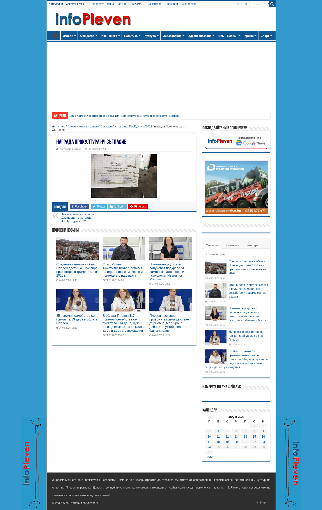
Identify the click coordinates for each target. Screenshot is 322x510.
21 (245, 442)
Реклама (136, 3)
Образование (172, 36)
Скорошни (212, 245)
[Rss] (238, 4)
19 (227, 442)
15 (254, 436)
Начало (54, 35)
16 (263, 436)
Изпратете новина (102, 3)
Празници (171, 3)
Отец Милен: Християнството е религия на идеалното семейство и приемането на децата (125, 115)
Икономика (109, 36)
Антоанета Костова (70, 149)
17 (209, 442)
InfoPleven (62, 503)
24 (209, 447)
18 (218, 442)
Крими (249, 36)
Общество (87, 36)
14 (245, 436)
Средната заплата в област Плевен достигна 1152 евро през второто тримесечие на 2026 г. (77, 269)
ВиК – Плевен (227, 36)
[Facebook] (242, 4)
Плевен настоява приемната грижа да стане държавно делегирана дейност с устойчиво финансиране (169, 323)
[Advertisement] (161, 75)
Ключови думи (215, 254)
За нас (122, 3)
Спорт (265, 36)
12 (227, 436)
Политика (131, 36)
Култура (150, 36)
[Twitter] (246, 4)
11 (218, 436)
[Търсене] (272, 4)
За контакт (154, 3)
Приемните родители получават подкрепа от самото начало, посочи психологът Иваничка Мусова (166, 271)
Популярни (232, 245)
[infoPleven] (92, 19)
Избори (68, 36)
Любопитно (189, 3)
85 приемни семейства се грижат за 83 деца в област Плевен (76, 319)
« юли (208, 456)
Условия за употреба (85, 503)
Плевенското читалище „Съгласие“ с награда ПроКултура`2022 (77, 216)
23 (263, 442)
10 (209, 436)
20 (236, 442)
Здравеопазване (199, 36)
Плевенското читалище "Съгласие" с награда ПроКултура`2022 (109, 126)
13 (236, 436)
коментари (251, 245)
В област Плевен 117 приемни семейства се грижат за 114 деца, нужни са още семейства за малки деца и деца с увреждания (123, 323)
